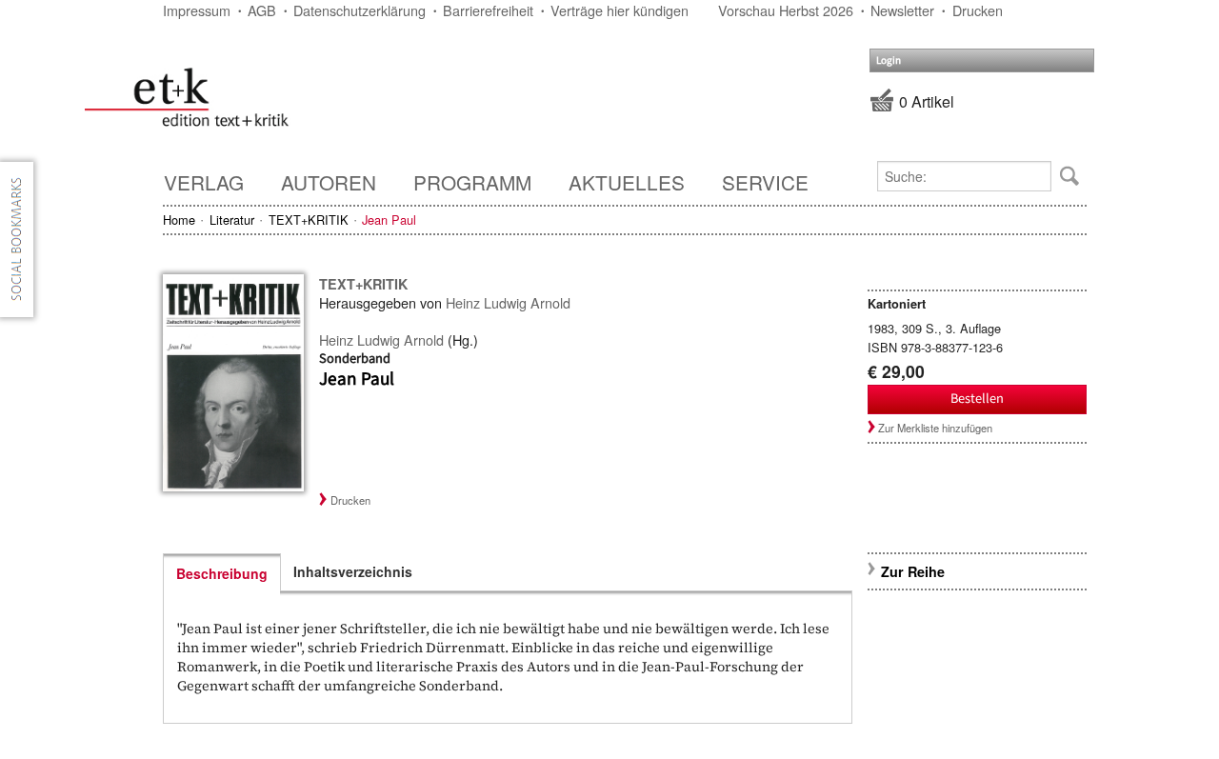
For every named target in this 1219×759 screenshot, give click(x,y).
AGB (262, 10)
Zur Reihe (913, 571)
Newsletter (902, 10)
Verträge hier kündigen (619, 10)
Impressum (196, 10)
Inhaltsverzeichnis (352, 571)
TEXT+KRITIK (309, 219)
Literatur (232, 219)
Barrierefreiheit (488, 10)
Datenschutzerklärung (359, 10)
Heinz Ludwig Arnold (508, 302)
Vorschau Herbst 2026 (785, 10)
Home (179, 219)
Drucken (977, 10)
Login (888, 60)
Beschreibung (222, 573)
